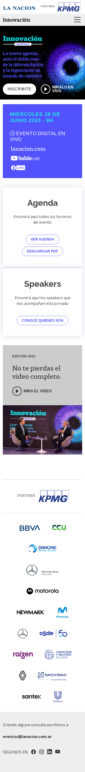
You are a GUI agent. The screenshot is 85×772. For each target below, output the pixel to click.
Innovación (16, 20)
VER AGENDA (42, 239)
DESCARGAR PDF (42, 251)
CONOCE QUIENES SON (42, 320)
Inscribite (19, 89)
